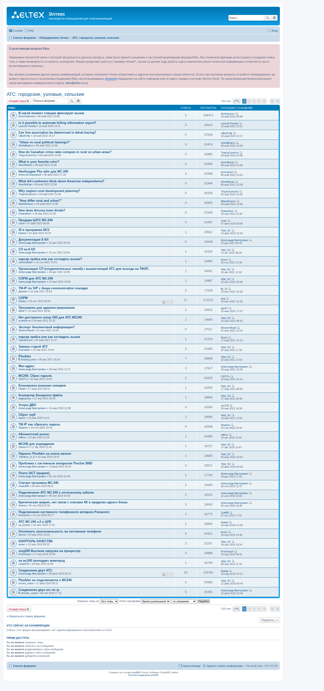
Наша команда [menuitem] (191, 665)
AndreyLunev (28, 359)
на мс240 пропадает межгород (42, 560)
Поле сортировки (130, 601)
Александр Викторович (32, 242)
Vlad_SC (226, 230)
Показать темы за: (88, 601)
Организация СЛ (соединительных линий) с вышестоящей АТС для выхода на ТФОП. (84, 269)
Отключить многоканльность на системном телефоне (60, 531)
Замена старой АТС (33, 346)
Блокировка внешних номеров (42, 385)
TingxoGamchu (27, 155)
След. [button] (277, 101)
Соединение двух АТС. (36, 570)
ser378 (225, 405)
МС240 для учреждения (36, 444)
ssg (223, 298)
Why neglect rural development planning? (49, 191)
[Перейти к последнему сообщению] (236, 113)
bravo (224, 259)
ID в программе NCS (34, 230)
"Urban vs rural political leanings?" (44, 142)
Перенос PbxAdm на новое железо (45, 453)
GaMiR (225, 512)
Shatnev (23, 427)
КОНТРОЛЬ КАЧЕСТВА (36, 541)
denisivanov (228, 113)
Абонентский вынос (34, 434)
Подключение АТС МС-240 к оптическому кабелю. (57, 492)
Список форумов (24, 665)
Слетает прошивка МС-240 (38, 483)
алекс (22, 544)
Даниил (23, 291)
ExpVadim (24, 349)
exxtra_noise (26, 583)
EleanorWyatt (26, 330)
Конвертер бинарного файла (40, 395)
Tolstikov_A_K (27, 456)
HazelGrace (25, 340)
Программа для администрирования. (47, 307)
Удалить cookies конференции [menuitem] (224, 665)
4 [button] (259, 101)
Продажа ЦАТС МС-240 (36, 220)
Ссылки (18, 30)
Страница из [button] (236, 101)
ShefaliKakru (26, 145)
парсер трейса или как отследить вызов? (50, 259)
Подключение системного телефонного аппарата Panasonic (64, 512)
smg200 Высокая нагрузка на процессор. (50, 551)
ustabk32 (24, 563)
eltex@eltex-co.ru (76, 83)
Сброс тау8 (27, 414)
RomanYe (24, 515)
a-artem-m (25, 320)
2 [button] (249, 101)
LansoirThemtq (27, 126)
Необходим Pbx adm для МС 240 (43, 171)
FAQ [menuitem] (31, 30)
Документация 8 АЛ (33, 239)
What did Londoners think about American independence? (61, 181)
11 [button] (272, 101)
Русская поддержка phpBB (143, 675)
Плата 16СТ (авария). (34, 473)
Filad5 (22, 388)
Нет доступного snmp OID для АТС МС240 (50, 317)
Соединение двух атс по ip (39, 590)
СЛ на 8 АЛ (27, 249)
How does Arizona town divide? (42, 210)
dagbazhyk (25, 398)
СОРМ (23, 298)
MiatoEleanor (26, 203)
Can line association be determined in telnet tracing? (57, 132)
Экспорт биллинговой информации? (47, 327)
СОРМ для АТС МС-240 (36, 278)
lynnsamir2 (227, 172)
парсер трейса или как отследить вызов (49, 337)
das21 (22, 417)
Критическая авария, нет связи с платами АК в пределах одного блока (73, 502)
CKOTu (23, 379)
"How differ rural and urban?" (40, 200)
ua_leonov (24, 524)
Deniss (23, 301)
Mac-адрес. (27, 366)
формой (111, 78)
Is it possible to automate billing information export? (57, 123)
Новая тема (17, 101)
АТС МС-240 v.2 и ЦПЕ (35, 521)
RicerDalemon (27, 116)
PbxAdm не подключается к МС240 (45, 580)
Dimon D (23, 447)
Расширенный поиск (274, 18)
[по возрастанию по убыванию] (184, 601)
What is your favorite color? (39, 161)
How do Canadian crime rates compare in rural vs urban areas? (65, 152)
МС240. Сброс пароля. (36, 376)
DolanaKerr (25, 213)
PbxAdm (25, 356)
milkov (22, 437)
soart (21, 223)
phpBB (135, 672)
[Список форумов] (28, 15)
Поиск (267, 18)
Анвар (224, 522)
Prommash (25, 554)
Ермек (22, 233)
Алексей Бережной (30, 174)
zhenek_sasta (29, 593)
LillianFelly (24, 135)
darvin (22, 534)
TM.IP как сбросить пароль (39, 424)
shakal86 (24, 486)
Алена (22, 505)
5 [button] (264, 101)
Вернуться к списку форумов (27, 616)
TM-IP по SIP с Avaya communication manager (53, 288)
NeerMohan (25, 164)
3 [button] (254, 101)
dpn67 (22, 310)
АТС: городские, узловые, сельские (45, 94)
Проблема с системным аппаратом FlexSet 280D (55, 463)
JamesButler (26, 262)
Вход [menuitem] (275, 30)
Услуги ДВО (27, 405)
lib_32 (224, 288)
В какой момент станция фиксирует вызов (51, 113)
